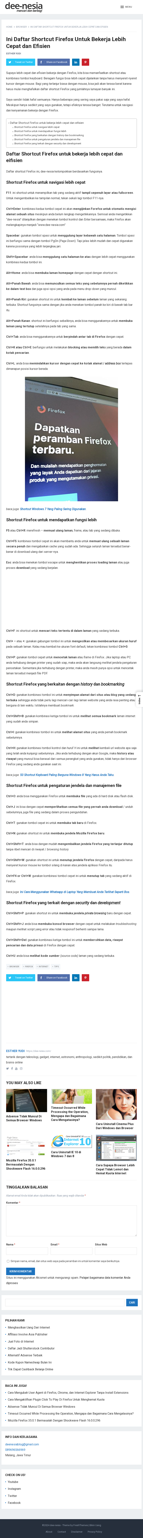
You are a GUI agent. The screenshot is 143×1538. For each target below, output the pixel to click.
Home (9, 27)
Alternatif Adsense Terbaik (25, 1355)
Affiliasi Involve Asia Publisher (27, 1334)
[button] (126, 7)
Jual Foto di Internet (21, 1341)
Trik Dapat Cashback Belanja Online (30, 1369)
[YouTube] (17, 1068)
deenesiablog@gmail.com (22, 1444)
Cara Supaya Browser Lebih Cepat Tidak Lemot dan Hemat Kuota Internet (115, 1169)
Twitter (12, 1496)
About (49, 1531)
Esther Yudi (13, 53)
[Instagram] (22, 1068)
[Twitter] (8, 1068)
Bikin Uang (95, 1525)
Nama (10, 1244)
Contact (62, 1531)
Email (55, 1244)
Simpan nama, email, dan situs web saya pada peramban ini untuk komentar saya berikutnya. (65, 1261)
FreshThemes (80, 1525)
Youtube (13, 1482)
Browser (21, 27)
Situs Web (101, 1244)
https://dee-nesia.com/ (38, 1051)
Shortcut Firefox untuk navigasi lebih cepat (37, 127)
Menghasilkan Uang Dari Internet (29, 1327)
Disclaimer (76, 1531)
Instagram (14, 1489)
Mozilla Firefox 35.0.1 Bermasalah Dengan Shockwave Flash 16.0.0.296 (25, 1164)
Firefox (29, 966)
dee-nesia (55, 1525)
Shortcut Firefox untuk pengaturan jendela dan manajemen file (47, 139)
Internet (43, 966)
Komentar (13, 1202)
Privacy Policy (95, 1531)
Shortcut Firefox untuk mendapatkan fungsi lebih (40, 131)
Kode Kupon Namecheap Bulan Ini (30, 1362)
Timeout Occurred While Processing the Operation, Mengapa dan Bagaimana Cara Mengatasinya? (71, 1413)
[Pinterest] (85, 62)
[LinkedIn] (76, 62)
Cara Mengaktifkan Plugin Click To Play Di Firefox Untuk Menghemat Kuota (56, 1399)
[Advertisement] (71, 602)
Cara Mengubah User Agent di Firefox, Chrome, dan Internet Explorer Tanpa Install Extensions (68, 1392)
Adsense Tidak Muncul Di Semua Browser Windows (41, 1406)
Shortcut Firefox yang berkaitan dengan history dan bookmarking (49, 135)
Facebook (14, 1503)
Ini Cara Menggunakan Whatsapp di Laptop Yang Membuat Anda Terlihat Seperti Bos (74, 892)
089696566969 (15, 1450)
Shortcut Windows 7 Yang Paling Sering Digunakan (53, 509)
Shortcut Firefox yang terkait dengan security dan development (47, 143)
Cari (132, 1302)
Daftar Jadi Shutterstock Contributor (31, 1348)
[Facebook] (12, 1068)
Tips (56, 966)
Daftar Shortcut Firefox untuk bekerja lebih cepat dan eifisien (47, 123)
